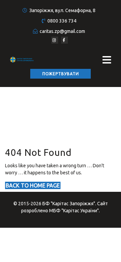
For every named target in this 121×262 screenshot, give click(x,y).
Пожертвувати (60, 74)
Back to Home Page (33, 185)
